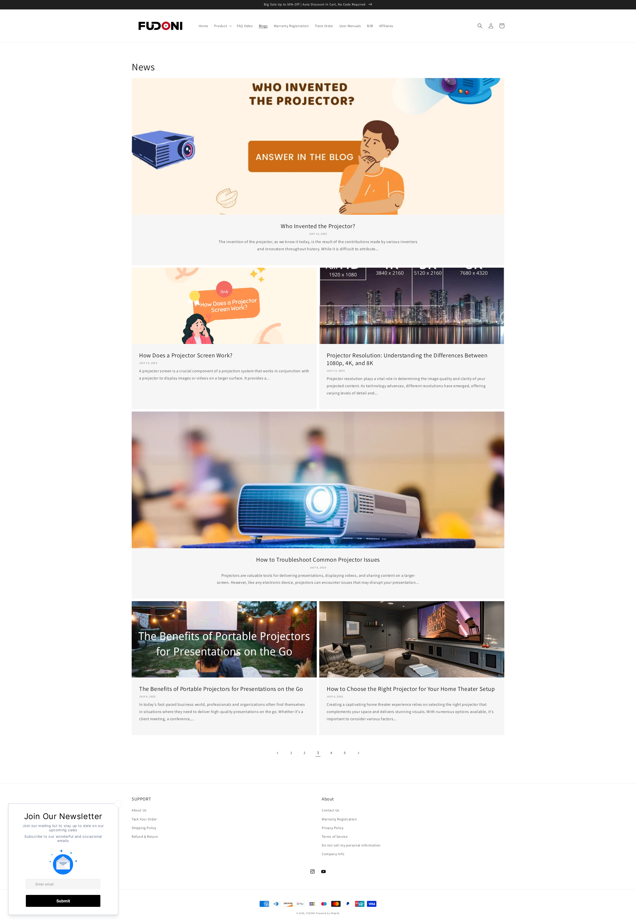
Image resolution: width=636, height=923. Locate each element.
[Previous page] (277, 753)
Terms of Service (335, 836)
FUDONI (310, 913)
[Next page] (358, 753)
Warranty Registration (339, 819)
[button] (222, 26)
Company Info (333, 854)
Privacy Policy (332, 828)
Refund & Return (145, 836)
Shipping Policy (144, 828)
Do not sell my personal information (351, 845)
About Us (139, 810)
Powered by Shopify (328, 913)
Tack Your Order (144, 819)
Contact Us (330, 810)
